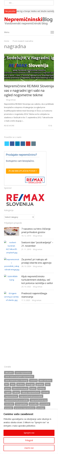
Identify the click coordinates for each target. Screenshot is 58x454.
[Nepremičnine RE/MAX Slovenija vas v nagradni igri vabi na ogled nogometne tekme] (29, 55)
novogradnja (21, 404)
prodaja (40, 408)
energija (30, 384)
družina (20, 384)
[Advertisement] (29, 335)
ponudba (34, 404)
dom (12, 384)
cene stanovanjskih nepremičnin (19, 376)
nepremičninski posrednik (31, 396)
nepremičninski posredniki (16, 400)
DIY (6, 384)
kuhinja (41, 388)
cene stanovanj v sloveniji (16, 380)
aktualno (9, 372)
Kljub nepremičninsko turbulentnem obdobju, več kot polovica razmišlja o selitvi (37, 280)
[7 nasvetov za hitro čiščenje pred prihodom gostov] (11, 229)
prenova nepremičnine (24, 408)
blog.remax (11, 99)
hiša (47, 384)
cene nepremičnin (23, 372)
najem (8, 392)
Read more (9, 125)
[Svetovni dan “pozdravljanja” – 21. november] (11, 242)
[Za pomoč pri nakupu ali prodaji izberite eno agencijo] (11, 259)
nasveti (45, 392)
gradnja (39, 384)
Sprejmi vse (29, 432)
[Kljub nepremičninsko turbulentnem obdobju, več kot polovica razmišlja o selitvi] (11, 276)
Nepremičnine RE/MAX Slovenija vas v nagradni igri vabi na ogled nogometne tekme (29, 90)
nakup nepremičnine (30, 392)
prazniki (8, 408)
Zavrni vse (29, 448)
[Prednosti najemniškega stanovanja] (11, 293)
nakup (16, 392)
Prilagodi (29, 440)
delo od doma (45, 380)
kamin (32, 388)
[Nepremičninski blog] (29, 21)
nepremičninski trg (38, 400)
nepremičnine (11, 396)
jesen (7, 388)
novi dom (9, 404)
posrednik (44, 404)
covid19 (33, 380)
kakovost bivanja (20, 388)
